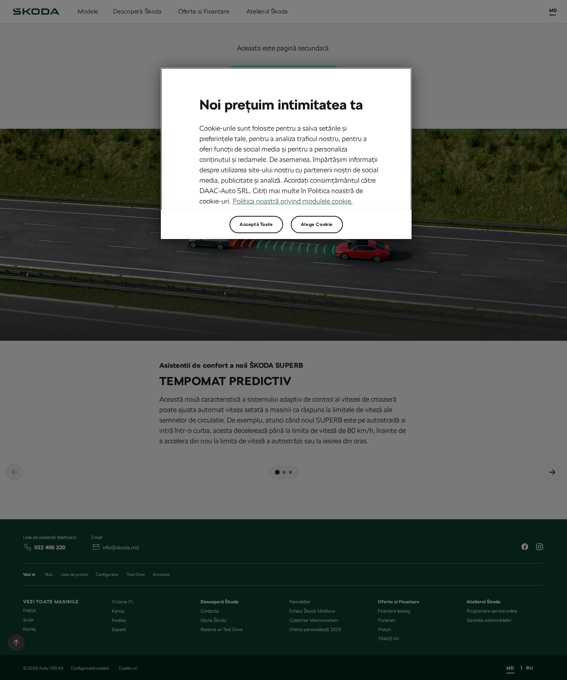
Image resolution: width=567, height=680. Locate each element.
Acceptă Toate (256, 224)
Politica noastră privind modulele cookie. (293, 201)
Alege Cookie (317, 224)
